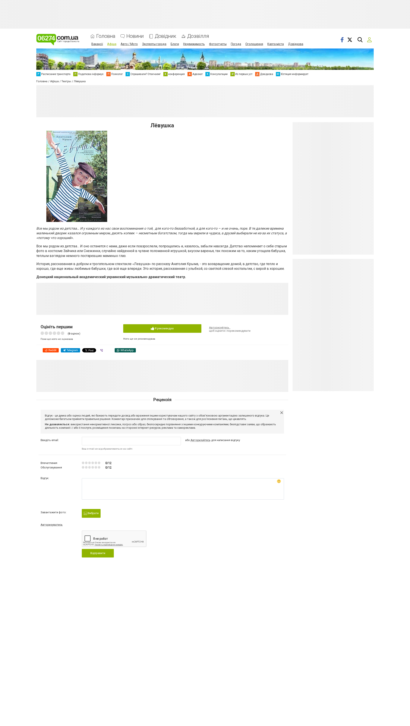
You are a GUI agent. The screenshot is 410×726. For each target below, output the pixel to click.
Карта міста (275, 44)
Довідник (165, 36)
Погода (236, 44)
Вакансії (97, 44)
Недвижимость (194, 44)
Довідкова (295, 44)
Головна (105, 36)
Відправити (97, 553)
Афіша (111, 44)
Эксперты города (154, 44)
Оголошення (254, 44)
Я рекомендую (164, 328)
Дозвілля (198, 36)
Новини (135, 36)
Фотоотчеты (218, 44)
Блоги (175, 44)
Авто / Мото (129, 44)
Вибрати (93, 513)
